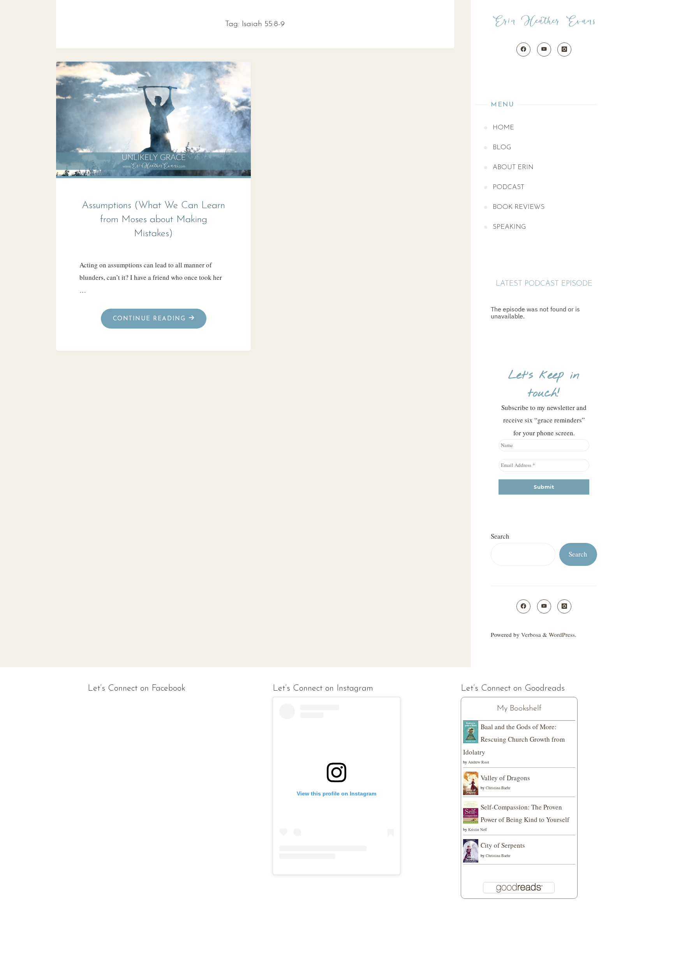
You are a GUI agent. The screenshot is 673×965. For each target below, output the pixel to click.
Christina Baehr (498, 787)
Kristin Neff (477, 829)
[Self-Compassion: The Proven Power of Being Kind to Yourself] (470, 811)
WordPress (562, 634)
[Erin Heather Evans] (544, 21)
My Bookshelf (519, 708)
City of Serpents (503, 845)
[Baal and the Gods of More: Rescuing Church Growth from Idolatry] (470, 730)
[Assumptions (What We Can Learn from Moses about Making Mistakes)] (154, 117)
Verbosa (530, 634)
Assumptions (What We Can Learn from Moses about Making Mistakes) (153, 219)
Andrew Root (478, 762)
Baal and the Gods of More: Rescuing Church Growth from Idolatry (514, 739)
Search (500, 536)
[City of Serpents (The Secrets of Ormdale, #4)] (470, 850)
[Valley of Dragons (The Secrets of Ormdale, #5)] (470, 782)
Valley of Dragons (505, 777)
